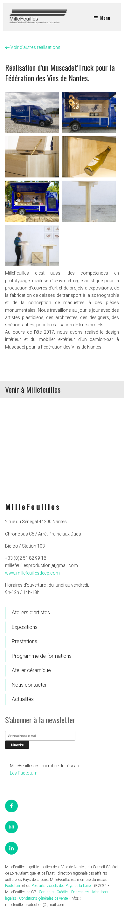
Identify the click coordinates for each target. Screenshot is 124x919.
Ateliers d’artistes (31, 612)
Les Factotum (24, 773)
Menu (105, 17)
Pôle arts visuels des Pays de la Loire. (62, 885)
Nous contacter (29, 685)
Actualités (23, 699)
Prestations (24, 641)
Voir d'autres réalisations (35, 47)
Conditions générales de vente (43, 898)
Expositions (25, 627)
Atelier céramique (31, 670)
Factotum (13, 885)
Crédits (62, 892)
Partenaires (80, 892)
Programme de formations (42, 656)
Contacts (46, 892)
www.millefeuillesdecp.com (32, 573)
